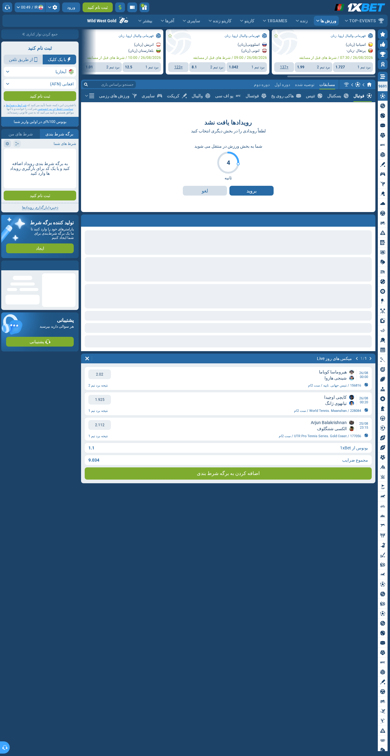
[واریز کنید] (120, 7)
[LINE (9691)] (369, 84)
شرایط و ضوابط (16, 117)
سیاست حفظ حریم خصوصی (55, 121)
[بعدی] (354, 219)
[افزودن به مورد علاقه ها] (276, 36)
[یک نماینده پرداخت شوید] (132, 7)
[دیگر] (89, 95)
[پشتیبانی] (7, 7)
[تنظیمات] (52, 7)
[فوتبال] (357, 84)
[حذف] (87, 219)
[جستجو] (86, 84)
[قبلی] (370, 219)
